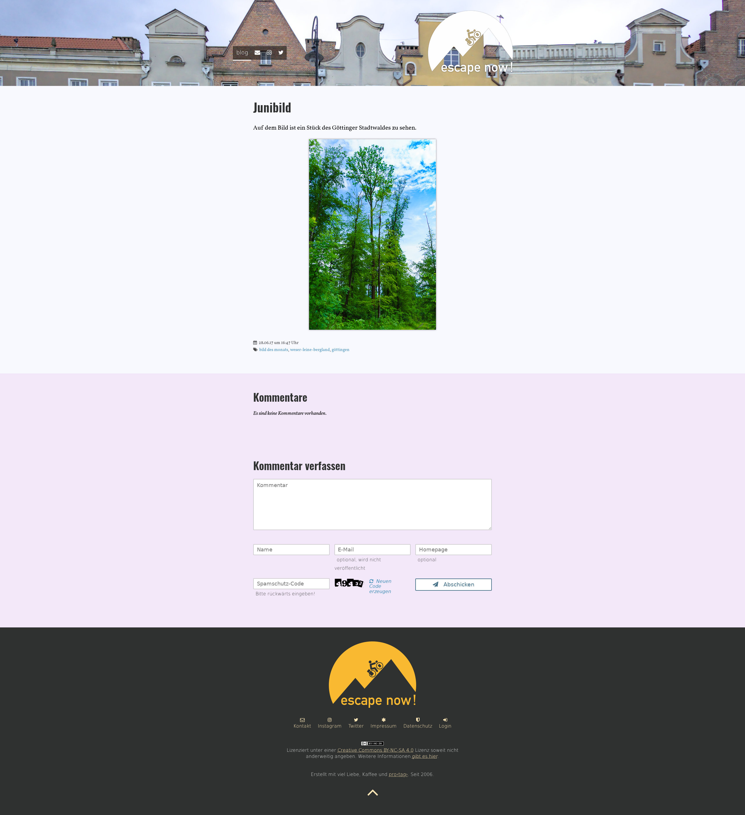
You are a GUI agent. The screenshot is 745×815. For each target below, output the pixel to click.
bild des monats (273, 350)
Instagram (330, 726)
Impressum (383, 726)
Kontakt (302, 726)
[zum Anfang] (373, 797)
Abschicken (456, 584)
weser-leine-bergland (310, 350)
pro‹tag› (398, 774)
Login (445, 726)
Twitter (356, 726)
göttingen (341, 350)
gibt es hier (425, 756)
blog (242, 52)
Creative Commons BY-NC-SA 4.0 (376, 750)
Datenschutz (417, 726)
